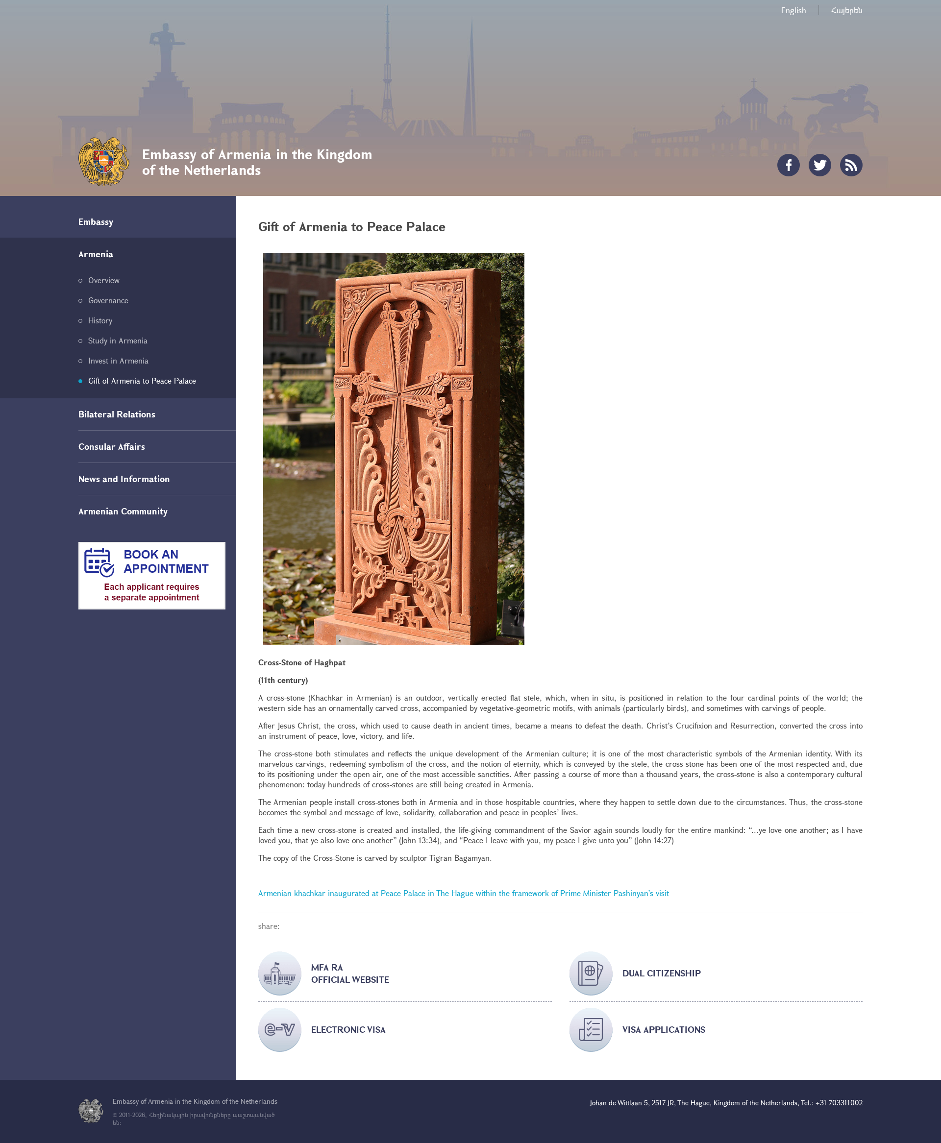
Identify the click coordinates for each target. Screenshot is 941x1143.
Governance (108, 300)
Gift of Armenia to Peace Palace (142, 380)
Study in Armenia (118, 340)
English (793, 10)
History (100, 320)
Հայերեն (847, 10)
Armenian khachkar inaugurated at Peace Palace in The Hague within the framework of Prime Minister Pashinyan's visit (463, 893)
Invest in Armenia (118, 360)
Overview (104, 280)
